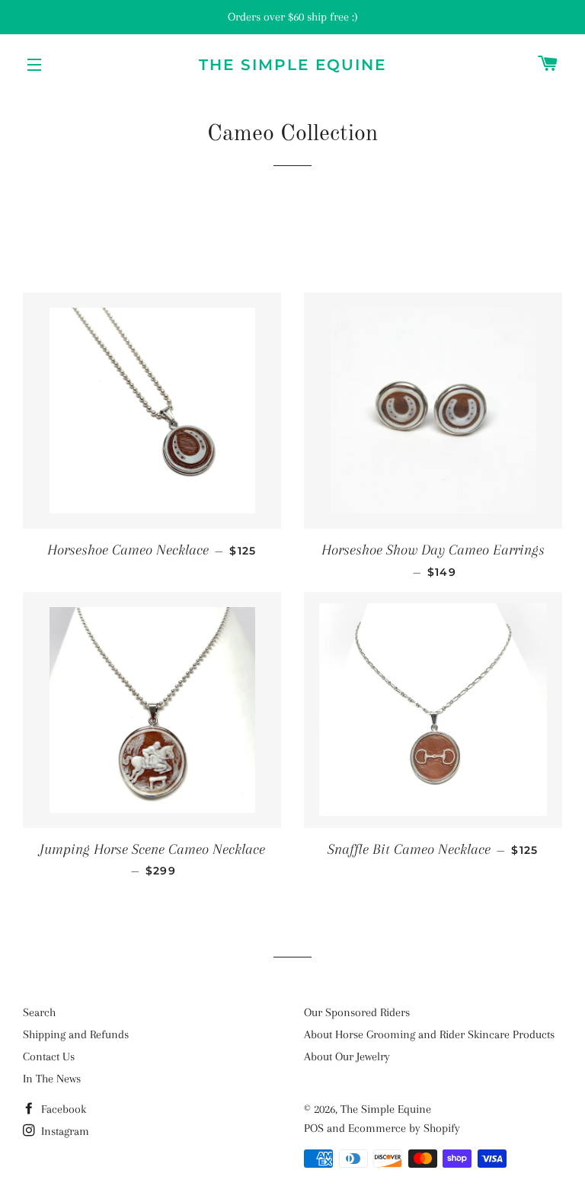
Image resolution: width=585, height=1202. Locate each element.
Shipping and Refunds (76, 1034)
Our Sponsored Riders (357, 1012)
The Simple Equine (292, 65)
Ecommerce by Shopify (404, 1128)
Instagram (63, 1131)
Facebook (62, 1109)
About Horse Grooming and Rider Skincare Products (429, 1034)
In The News (52, 1078)
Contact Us (49, 1056)
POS (314, 1128)
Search (39, 1012)
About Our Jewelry (347, 1056)
